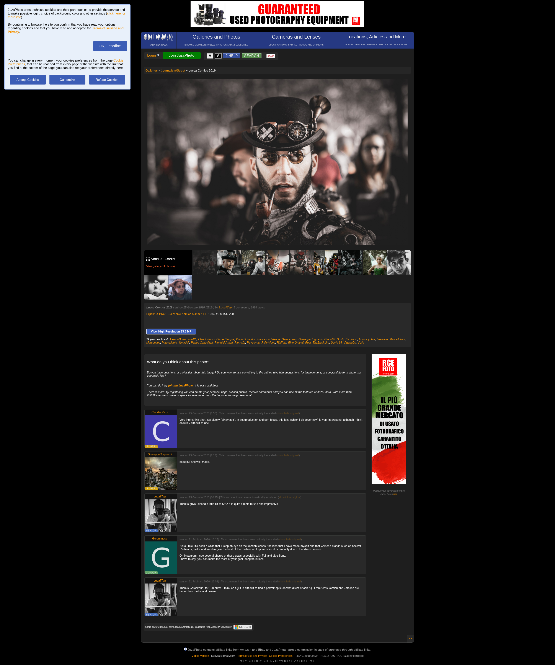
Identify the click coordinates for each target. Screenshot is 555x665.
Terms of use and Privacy (252, 655)
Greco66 (329, 339)
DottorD (241, 339)
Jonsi (354, 339)
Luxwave (382, 339)
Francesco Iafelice (268, 339)
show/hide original (288, 413)
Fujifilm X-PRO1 (156, 314)
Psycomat (253, 342)
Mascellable (169, 342)
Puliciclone (268, 342)
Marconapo (153, 342)
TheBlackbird (321, 342)
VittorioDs (350, 342)
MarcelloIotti (397, 339)
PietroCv (240, 342)
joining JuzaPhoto (180, 385)
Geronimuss (289, 339)
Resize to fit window (280, 87)
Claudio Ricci (206, 339)
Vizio (361, 342)
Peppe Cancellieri (202, 342)
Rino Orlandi (296, 342)
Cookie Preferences (280, 655)
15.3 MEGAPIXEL (280, 237)
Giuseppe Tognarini (311, 339)
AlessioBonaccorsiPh (183, 339)
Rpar (308, 342)
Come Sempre (225, 339)
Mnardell (184, 342)
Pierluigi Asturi (224, 342)
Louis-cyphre (367, 339)
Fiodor (251, 339)
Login (152, 55)
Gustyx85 (343, 339)
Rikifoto (281, 342)
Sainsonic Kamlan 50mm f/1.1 (187, 314)
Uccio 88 (336, 342)
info (395, 494)
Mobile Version (200, 655)
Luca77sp (225, 307)
